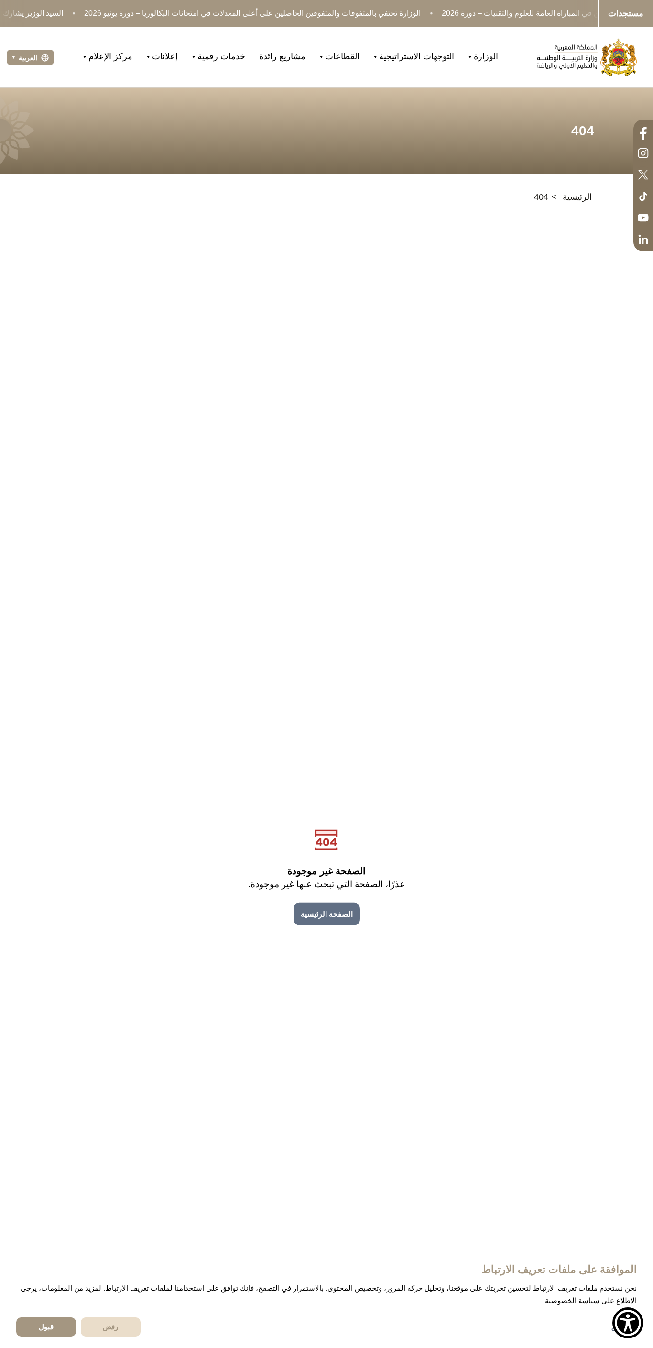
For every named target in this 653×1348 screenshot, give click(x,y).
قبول (46, 1327)
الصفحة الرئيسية (327, 914)
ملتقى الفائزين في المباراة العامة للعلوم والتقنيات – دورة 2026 (540, 13)
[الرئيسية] (586, 57)
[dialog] (326, 1299)
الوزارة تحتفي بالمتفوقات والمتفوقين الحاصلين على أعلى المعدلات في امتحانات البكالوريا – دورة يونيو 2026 (252, 13)
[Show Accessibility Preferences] (627, 1322)
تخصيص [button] (622, 1327)
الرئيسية (577, 197)
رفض (110, 1327)
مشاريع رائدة (282, 56)
